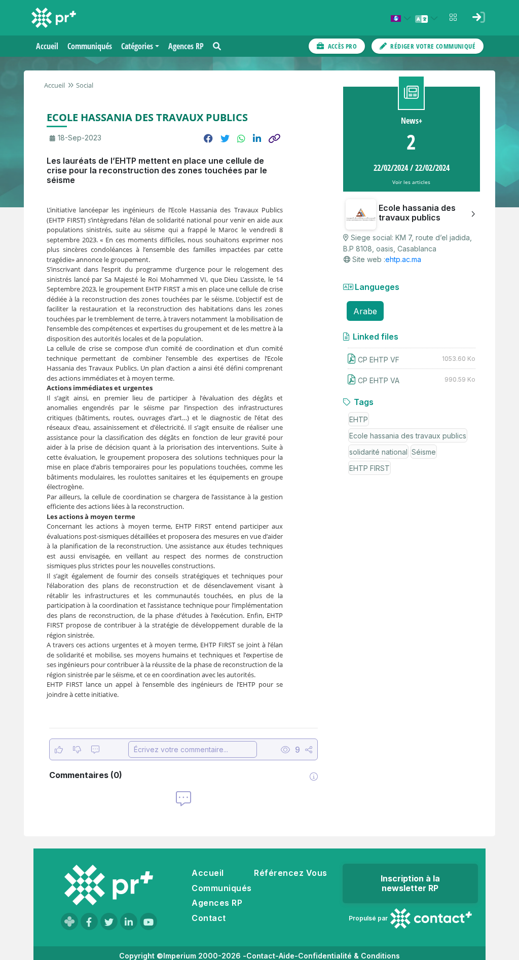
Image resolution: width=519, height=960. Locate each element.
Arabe (365, 311)
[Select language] (427, 18)
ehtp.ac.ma (403, 259)
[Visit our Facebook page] (89, 921)
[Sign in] (478, 17)
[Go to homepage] (108, 885)
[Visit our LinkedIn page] (128, 921)
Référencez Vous (290, 873)
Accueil (54, 85)
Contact (209, 918)
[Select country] (402, 18)
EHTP (358, 419)
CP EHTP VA (378, 380)
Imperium (179, 955)
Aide (286, 955)
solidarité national (378, 452)
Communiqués (221, 888)
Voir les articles (411, 182)
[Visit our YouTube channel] (148, 921)
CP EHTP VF (378, 359)
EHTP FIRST (369, 468)
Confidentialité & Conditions (349, 955)
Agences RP (217, 903)
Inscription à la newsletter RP (410, 883)
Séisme (424, 452)
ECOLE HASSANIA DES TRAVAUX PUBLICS (147, 117)
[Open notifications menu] (453, 17)
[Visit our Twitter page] (109, 921)
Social (84, 85)
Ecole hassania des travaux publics (407, 435)
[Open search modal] (217, 46)
